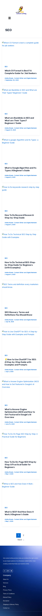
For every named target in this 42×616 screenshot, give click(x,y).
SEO (6, 66)
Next (21, 539)
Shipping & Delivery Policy (11, 604)
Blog (4, 586)
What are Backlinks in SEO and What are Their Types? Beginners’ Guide (19, 120)
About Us (6, 579)
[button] (9, 18)
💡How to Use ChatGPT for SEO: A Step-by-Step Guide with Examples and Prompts (20, 362)
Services (5, 583)
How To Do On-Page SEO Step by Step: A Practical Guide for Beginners (20, 464)
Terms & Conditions (9, 593)
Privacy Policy (7, 590)
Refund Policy (7, 597)
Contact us (6, 608)
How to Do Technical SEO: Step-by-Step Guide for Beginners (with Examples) (20, 265)
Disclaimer (6, 601)
